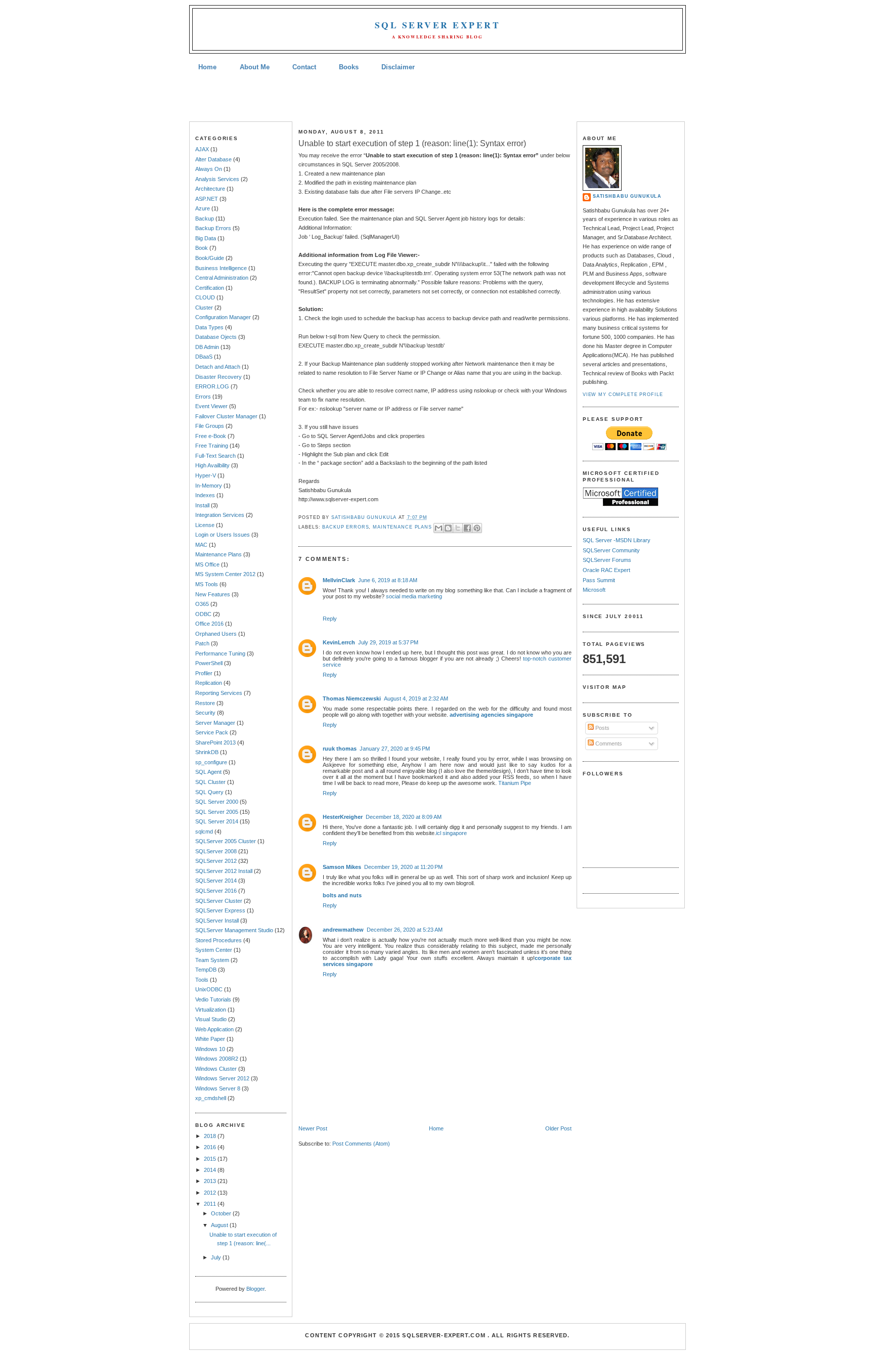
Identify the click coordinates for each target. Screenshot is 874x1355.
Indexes (205, 495)
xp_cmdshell (210, 1098)
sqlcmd (204, 831)
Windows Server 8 (217, 1088)
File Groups (209, 426)
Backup (204, 218)
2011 (210, 1204)
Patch (202, 643)
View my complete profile (623, 394)
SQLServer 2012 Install (223, 871)
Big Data (205, 238)
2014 (210, 1170)
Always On (208, 169)
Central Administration (221, 278)
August (220, 1225)
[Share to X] (458, 528)
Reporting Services (218, 693)
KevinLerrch (339, 642)
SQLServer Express (220, 910)
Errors (203, 397)
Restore (205, 703)
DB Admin (207, 347)
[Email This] (438, 528)
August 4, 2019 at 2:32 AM (416, 698)
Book (201, 248)
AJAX (202, 149)
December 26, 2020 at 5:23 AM (405, 930)
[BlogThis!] (448, 528)
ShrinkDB (207, 752)
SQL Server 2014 (216, 821)
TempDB (205, 970)
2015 (210, 1159)
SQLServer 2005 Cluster (225, 841)
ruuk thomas (340, 749)
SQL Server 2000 (216, 802)
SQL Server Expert (437, 25)
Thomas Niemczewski (352, 698)
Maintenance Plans (218, 554)
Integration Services (219, 515)
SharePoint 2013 (215, 742)
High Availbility (212, 465)
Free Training (211, 446)
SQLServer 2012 (216, 861)
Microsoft (594, 590)
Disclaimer (398, 67)
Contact (304, 67)
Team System (212, 960)
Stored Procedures (218, 940)
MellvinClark (339, 580)
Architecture (210, 189)
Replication (208, 683)
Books (349, 67)
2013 (210, 1181)
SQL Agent (208, 772)
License (204, 525)
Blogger (255, 1289)
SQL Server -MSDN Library (616, 540)
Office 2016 (209, 624)
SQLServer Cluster (218, 901)
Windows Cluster (216, 1069)
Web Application (214, 1029)
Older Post (558, 1128)
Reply (330, 619)
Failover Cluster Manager (226, 416)
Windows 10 (210, 1049)
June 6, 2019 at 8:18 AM (387, 580)
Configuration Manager (223, 317)
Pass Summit (599, 580)
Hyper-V (205, 475)
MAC (201, 545)
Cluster (204, 307)
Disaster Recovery (218, 377)
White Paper (210, 1039)
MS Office (207, 564)
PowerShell (209, 663)
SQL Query (209, 792)
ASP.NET (206, 199)
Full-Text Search (215, 456)
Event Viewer (211, 406)
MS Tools (206, 584)
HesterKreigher (343, 817)
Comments (608, 743)
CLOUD (205, 297)
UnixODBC (209, 989)
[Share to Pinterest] (477, 528)
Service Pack (211, 732)
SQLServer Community (611, 550)
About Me (255, 67)
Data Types (209, 327)
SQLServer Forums (607, 560)
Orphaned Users (216, 634)
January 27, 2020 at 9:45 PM (395, 749)
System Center (213, 950)
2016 (210, 1147)
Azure (202, 208)
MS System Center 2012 (225, 574)
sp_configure (211, 762)
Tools (201, 980)
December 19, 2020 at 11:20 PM (403, 867)
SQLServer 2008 (216, 851)
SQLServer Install (217, 920)
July (217, 1257)
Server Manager (215, 723)
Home (207, 67)
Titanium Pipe (514, 783)
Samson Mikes (342, 867)
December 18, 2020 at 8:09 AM (404, 817)
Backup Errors (213, 228)
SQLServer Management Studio (234, 930)
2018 (210, 1136)
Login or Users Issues (222, 535)
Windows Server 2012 (222, 1078)
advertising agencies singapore (491, 715)
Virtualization (210, 1010)
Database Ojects (216, 337)
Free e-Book (210, 436)
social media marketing (414, 596)
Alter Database (213, 159)
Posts (601, 728)
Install (202, 505)
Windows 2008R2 (216, 1059)
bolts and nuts (342, 895)
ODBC (203, 614)
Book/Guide (209, 258)
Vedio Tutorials (213, 999)
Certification (209, 288)
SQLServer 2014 (216, 881)
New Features (212, 594)
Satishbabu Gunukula (627, 196)
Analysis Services (217, 179)
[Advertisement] (437, 97)
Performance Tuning (220, 653)
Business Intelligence (221, 268)
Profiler (203, 673)
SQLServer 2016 (216, 891)
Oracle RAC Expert (606, 570)
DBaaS (203, 357)
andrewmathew (343, 930)
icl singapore (451, 833)
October (222, 1213)
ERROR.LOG (212, 386)
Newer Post (312, 1128)
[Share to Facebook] (467, 528)
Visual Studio (211, 1019)
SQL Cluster (210, 782)
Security (205, 713)
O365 (202, 604)
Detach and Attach (217, 367)
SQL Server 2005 (216, 812)
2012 (210, 1193)
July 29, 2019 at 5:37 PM (388, 642)
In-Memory (208, 486)
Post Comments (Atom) (361, 1144)
